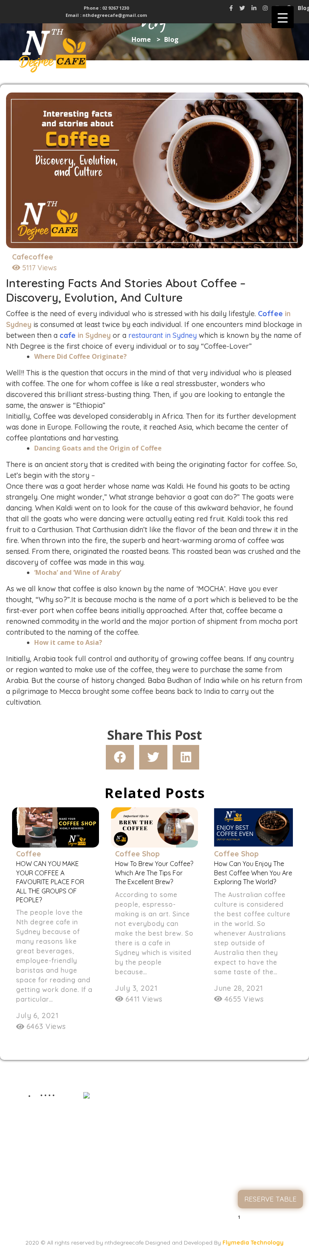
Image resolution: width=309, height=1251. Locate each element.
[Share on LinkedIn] (186, 757)
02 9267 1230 (115, 8)
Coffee (270, 313)
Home (270, 1097)
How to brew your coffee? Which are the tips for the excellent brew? (154, 873)
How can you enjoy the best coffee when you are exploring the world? (253, 873)
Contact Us (270, 1179)
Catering (270, 1162)
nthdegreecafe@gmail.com (114, 15)
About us (270, 1113)
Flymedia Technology (253, 1242)
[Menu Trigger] (283, 17)
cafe (68, 335)
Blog (270, 1146)
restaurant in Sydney (162, 335)
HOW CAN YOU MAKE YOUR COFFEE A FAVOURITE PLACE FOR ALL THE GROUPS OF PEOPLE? (50, 882)
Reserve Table (270, 1199)
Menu (270, 1129)
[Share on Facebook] (120, 757)
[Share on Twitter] (153, 757)
